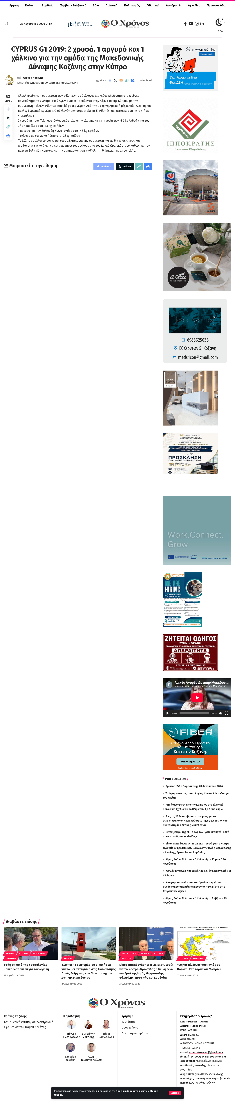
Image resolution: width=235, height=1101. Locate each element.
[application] (197, 697)
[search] (6, 24)
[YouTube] (191, 23)
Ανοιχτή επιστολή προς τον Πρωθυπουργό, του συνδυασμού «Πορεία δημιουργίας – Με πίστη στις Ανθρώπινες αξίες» (194, 887)
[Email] (121, 80)
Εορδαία (10, 954)
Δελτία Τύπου (129, 954)
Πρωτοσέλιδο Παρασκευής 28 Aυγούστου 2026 (194, 786)
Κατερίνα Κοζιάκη (70, 1058)
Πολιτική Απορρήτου (128, 1091)
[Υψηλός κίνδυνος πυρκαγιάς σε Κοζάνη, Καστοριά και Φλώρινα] (204, 943)
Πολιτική (11, 959)
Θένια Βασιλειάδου (106, 1036)
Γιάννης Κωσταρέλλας (71, 1036)
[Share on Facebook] (109, 80)
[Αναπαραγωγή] (167, 713)
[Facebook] (185, 23)
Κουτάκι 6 (198, 959)
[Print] (132, 80)
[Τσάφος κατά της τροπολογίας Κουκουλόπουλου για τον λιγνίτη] (31, 943)
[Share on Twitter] (115, 80)
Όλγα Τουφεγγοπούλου (91, 1058)
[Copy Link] (126, 80)
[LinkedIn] (202, 23)
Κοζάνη (23, 954)
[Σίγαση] (221, 713)
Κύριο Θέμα (39, 954)
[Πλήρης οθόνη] (226, 713)
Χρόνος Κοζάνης (33, 77)
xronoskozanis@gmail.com (206, 1052)
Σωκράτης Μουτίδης (88, 1036)
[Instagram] (196, 23)
